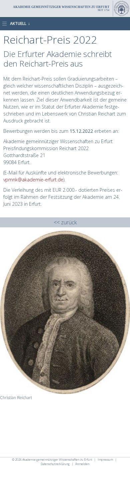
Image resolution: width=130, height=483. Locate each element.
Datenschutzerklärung (55, 464)
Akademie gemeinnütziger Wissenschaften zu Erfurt (57, 459)
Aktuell (18, 23)
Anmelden (82, 464)
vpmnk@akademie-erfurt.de (33, 179)
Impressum (105, 459)
